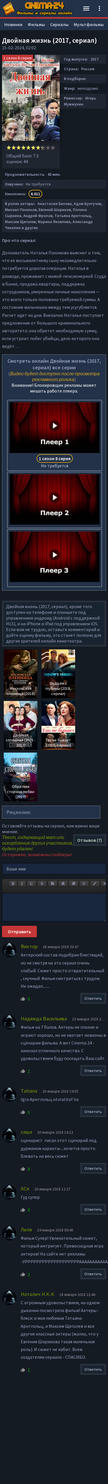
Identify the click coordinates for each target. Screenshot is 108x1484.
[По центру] (63, 883)
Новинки (13, 24)
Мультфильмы (89, 24)
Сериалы (59, 24)
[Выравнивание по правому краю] (73, 883)
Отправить (19, 931)
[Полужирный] (12, 883)
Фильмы (36, 24)
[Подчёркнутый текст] (32, 883)
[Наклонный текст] (22, 883)
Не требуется (55, 462)
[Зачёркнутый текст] (42, 883)
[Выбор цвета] (95, 883)
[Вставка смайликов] (84, 883)
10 (52, 147)
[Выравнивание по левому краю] (53, 883)
